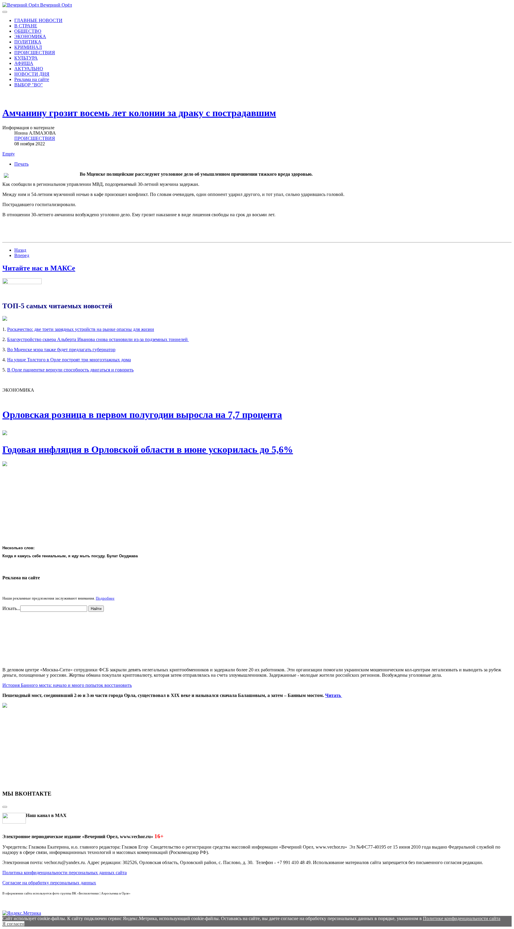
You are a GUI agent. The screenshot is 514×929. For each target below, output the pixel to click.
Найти (96, 608)
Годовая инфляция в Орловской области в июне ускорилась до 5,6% (147, 449)
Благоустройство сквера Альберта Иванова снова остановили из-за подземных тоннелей (98, 339)
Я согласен (13, 923)
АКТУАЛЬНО (28, 68)
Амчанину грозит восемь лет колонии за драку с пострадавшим (139, 113)
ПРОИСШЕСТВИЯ (34, 52)
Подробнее (105, 598)
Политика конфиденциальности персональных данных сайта (64, 872)
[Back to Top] (4, 807)
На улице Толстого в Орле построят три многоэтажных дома (69, 359)
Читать (333, 695)
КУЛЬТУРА (26, 57)
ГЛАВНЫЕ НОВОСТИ (38, 20)
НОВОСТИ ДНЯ (31, 74)
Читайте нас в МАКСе (38, 268)
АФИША (23, 63)
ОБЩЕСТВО (27, 31)
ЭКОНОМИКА (30, 36)
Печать (21, 163)
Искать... (11, 608)
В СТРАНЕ (25, 25)
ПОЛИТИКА (27, 41)
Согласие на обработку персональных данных (49, 882)
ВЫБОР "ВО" (28, 84)
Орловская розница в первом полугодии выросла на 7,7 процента (142, 414)
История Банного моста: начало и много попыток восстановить (67, 685)
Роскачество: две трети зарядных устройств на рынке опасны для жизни (80, 329)
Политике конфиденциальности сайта (461, 918)
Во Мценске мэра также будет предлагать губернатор (61, 349)
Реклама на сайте (31, 79)
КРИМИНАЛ (28, 47)
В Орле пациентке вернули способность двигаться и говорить (70, 369)
